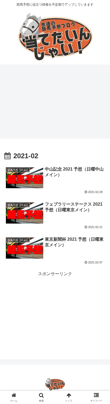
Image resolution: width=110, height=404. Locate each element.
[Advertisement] (55, 103)
